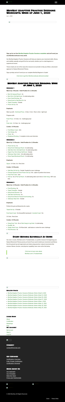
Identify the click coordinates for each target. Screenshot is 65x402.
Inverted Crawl (36, 213)
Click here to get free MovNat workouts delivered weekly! (32, 76)
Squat (8, 163)
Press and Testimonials (13, 378)
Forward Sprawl (12, 172)
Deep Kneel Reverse (14, 192)
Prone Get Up (11, 104)
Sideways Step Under (14, 154)
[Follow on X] (9, 351)
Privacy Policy (55, 398)
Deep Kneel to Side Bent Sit (16, 100)
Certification (9, 321)
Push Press (9, 118)
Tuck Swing (11, 132)
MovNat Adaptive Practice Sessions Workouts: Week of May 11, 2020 (27, 303)
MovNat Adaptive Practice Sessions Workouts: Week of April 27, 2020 (27, 299)
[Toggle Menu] (56, 2)
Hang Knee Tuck (12, 223)
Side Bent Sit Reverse (14, 194)
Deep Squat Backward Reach (16, 156)
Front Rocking (12, 188)
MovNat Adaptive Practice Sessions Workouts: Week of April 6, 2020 (27, 293)
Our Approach (10, 371)
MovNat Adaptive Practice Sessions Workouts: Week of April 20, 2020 (27, 297)
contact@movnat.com (13, 348)
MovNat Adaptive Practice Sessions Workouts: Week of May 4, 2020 (27, 301)
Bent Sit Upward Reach (14, 94)
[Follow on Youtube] (15, 351)
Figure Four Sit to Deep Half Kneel (17, 152)
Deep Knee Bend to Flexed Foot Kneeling (19, 196)
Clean (9, 134)
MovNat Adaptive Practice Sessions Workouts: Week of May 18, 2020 (27, 305)
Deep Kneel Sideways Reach (16, 148)
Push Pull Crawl (12, 174)
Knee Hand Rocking (13, 98)
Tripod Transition (12, 102)
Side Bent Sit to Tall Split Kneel (16, 150)
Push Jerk (9, 123)
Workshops (9, 323)
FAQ (7, 325)
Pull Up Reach (20, 176)
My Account (9, 330)
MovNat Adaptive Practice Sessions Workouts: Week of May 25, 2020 (27, 307)
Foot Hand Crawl (11, 213)
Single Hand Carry (13, 227)
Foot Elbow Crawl (13, 130)
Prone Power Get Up (24, 172)
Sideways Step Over (13, 198)
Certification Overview (13, 359)
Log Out (8, 334)
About (8, 319)
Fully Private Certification (14, 361)
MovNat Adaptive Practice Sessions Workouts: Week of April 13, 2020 (27, 295)
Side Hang (47, 176)
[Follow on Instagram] (12, 351)
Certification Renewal (13, 363)
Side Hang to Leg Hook (27, 223)
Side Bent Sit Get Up (13, 170)
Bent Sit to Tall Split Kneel (15, 96)
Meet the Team (11, 376)
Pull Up (10, 176)
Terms (47, 398)
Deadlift (10, 225)
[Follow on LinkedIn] (18, 351)
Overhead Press (19, 112)
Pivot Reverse (12, 229)
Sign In (8, 332)
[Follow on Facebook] (6, 351)
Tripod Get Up (10, 209)
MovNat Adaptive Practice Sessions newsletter (32, 53)
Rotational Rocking (13, 136)
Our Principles (10, 374)
